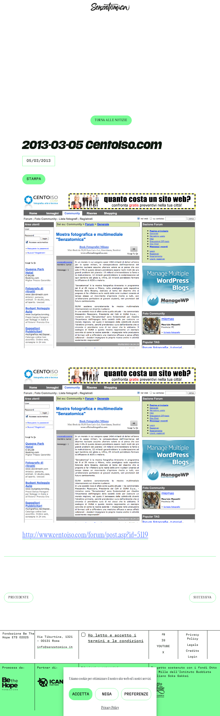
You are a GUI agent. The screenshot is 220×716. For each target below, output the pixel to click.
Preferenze (136, 694)
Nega (107, 694)
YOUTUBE (163, 646)
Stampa (34, 179)
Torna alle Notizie (111, 120)
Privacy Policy (110, 708)
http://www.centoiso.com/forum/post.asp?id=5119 (85, 535)
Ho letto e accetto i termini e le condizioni (116, 638)
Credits (192, 650)
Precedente (18, 597)
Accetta (80, 694)
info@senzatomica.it (55, 647)
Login (192, 656)
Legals (192, 644)
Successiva (202, 597)
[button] (4, 18)
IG (163, 640)
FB (163, 634)
